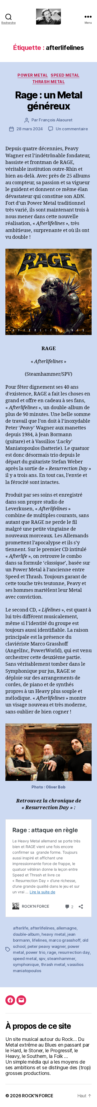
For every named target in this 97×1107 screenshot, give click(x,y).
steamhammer (61, 958)
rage (51, 952)
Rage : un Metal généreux (48, 100)
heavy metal (53, 934)
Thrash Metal (48, 81)
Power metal (33, 75)
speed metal (25, 958)
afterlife (20, 928)
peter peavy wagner (46, 946)
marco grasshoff (64, 940)
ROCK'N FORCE (37, 1095)
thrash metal (53, 964)
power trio (35, 952)
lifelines (39, 940)
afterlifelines (42, 928)
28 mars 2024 (29, 128)
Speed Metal (65, 75)
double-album (26, 934)
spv (42, 958)
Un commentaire (72, 128)
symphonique (26, 964)
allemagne (66, 928)
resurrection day (74, 952)
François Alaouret (55, 119)
